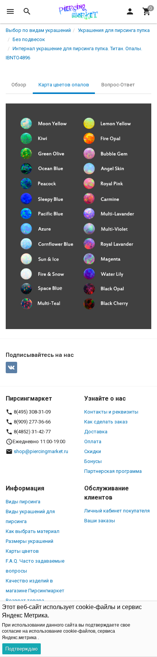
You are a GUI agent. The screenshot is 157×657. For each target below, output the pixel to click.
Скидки (92, 451)
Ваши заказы (99, 520)
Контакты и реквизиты (111, 412)
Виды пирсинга (23, 501)
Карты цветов (22, 551)
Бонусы (93, 461)
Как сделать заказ (106, 422)
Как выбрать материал (32, 531)
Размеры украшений (29, 541)
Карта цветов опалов (63, 84)
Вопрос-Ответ (118, 84)
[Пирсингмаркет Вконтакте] (11, 367)
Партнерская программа (113, 471)
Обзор (18, 84)
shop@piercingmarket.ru (41, 451)
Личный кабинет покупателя (117, 511)
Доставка (95, 431)
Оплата (92, 441)
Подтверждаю (21, 649)
